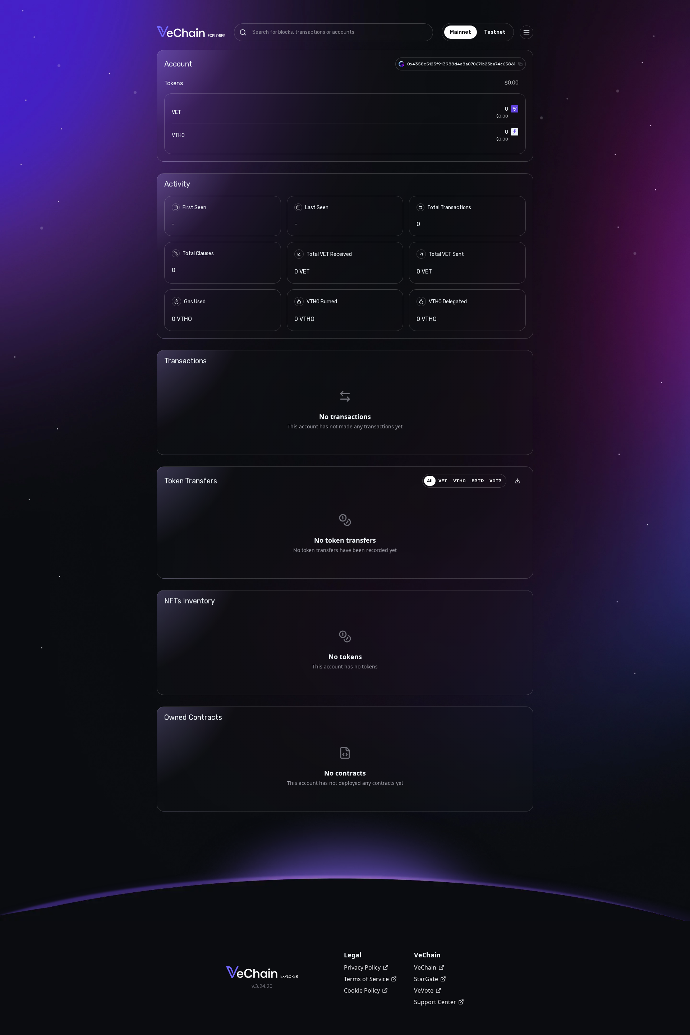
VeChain (425, 967)
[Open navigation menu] (526, 32)
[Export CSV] (517, 480)
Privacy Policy (362, 967)
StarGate (426, 979)
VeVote (423, 990)
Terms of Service (366, 979)
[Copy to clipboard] (520, 64)
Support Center (435, 1002)
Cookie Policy (362, 990)
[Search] (243, 32)
